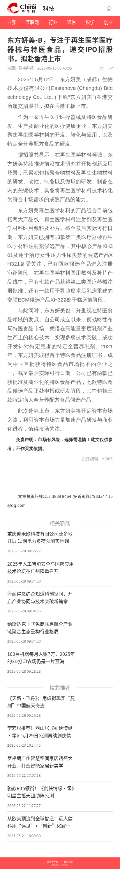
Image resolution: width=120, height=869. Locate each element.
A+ (101, 68)
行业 (53, 22)
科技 (48, 8)
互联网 (32, 22)
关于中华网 (53, 861)
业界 (11, 22)
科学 (90, 22)
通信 (71, 22)
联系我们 (68, 861)
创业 (108, 22)
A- (111, 68)
